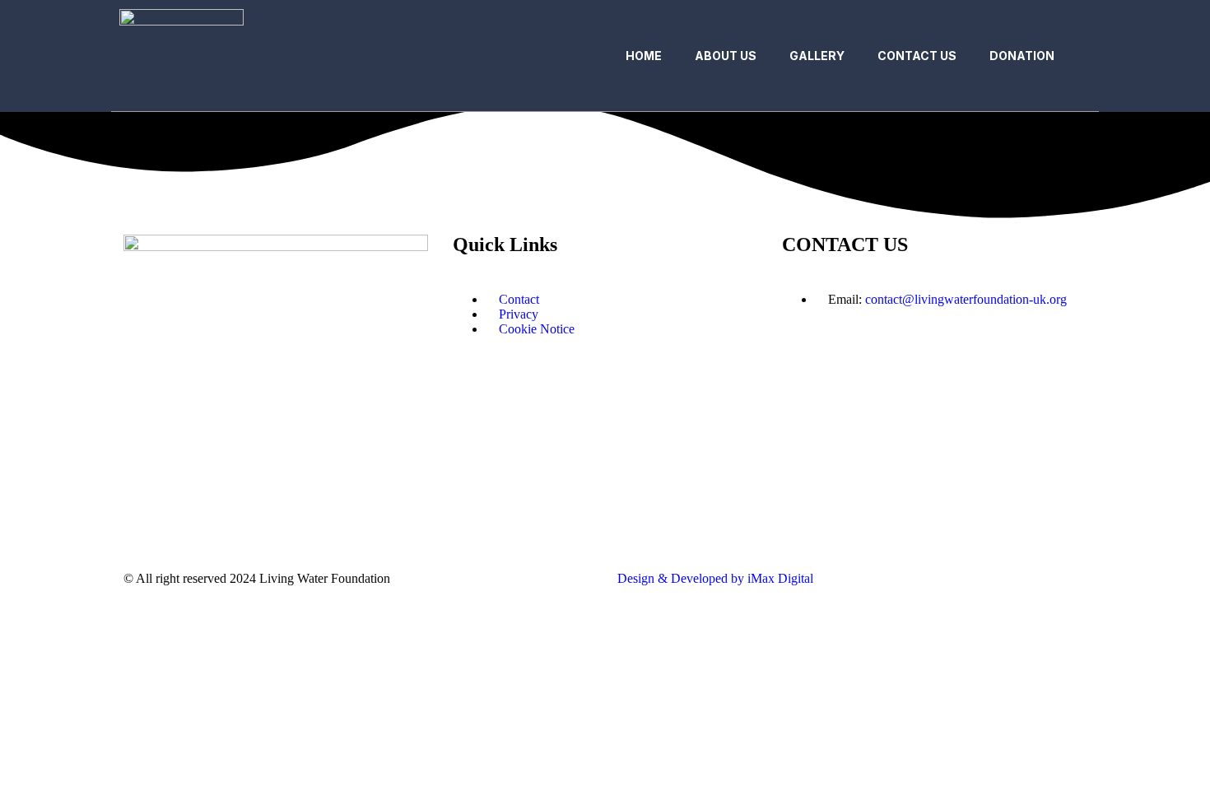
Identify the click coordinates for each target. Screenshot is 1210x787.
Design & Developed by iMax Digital (715, 578)
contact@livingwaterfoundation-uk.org (966, 299)
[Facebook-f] (144, 523)
